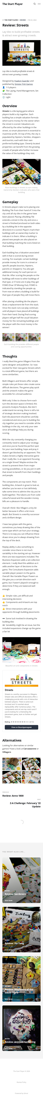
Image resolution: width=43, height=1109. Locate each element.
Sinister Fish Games (24, 84)
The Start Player (12, 4)
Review (23, 20)
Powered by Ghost (21, 1093)
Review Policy (21, 1082)
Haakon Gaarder (22, 80)
